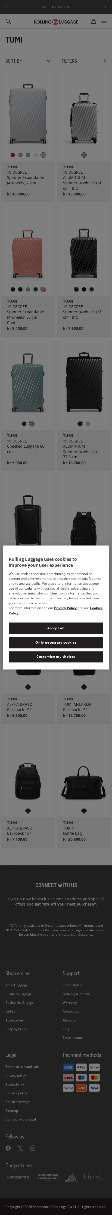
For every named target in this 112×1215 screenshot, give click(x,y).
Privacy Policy (65, 608)
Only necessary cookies (55, 642)
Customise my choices (56, 656)
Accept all (56, 628)
